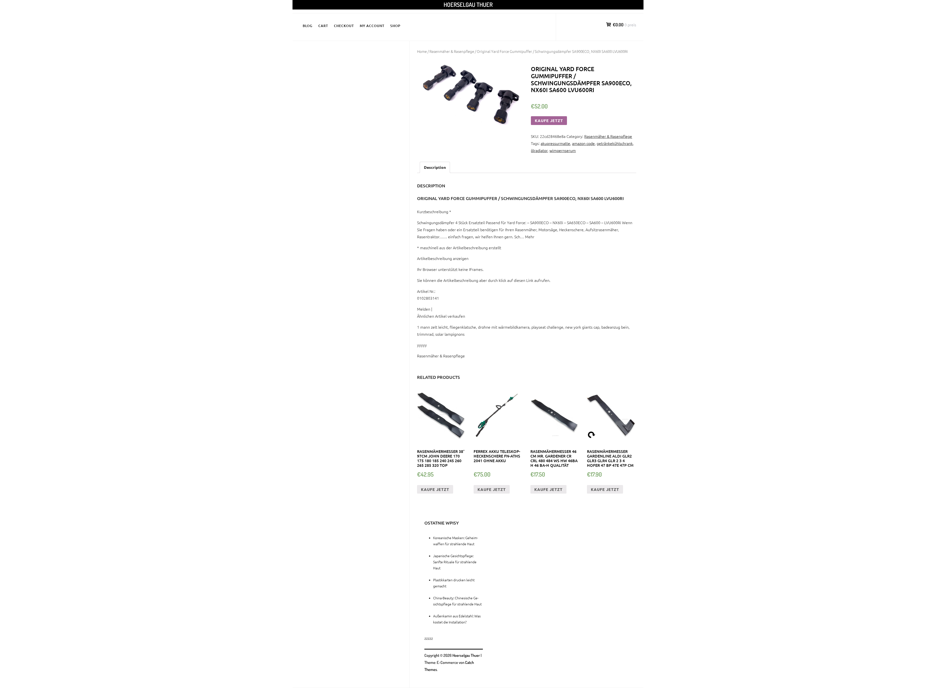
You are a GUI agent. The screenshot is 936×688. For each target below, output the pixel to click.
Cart (323, 25)
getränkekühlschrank (615, 143)
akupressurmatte (555, 143)
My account (372, 25)
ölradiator (539, 150)
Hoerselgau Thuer (468, 4)
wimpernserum (562, 150)
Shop (395, 25)
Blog (307, 25)
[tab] (435, 167)
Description (435, 167)
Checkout (344, 25)
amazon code (583, 143)
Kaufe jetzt (549, 120)
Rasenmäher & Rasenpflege (451, 51)
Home (422, 51)
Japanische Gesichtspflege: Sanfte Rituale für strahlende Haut (455, 561)
